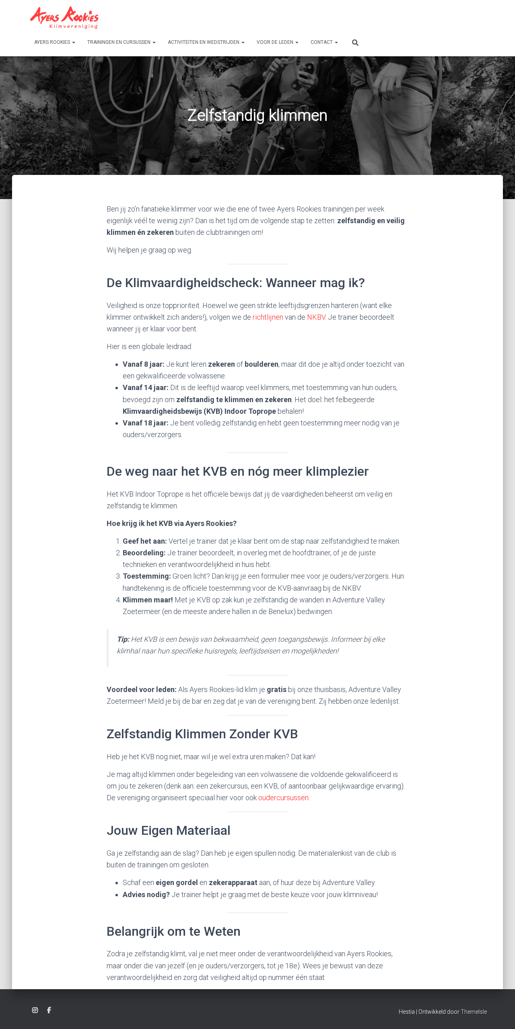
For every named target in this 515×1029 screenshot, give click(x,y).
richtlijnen (268, 317)
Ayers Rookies (52, 42)
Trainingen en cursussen (119, 42)
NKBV (316, 317)
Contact (322, 42)
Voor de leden (276, 42)
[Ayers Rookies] (64, 17)
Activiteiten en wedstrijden (204, 42)
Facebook (49, 1010)
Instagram (35, 1010)
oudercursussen (283, 797)
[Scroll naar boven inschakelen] (499, 1013)
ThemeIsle (474, 1011)
